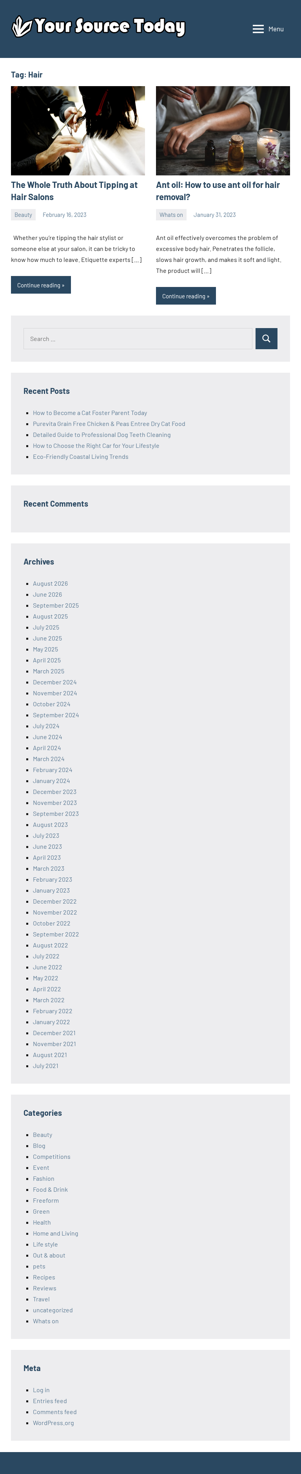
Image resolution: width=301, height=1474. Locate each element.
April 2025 (47, 660)
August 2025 (50, 616)
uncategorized (53, 1309)
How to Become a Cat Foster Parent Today (90, 412)
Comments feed (55, 1411)
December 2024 (55, 682)
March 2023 (48, 868)
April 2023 (47, 857)
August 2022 (50, 945)
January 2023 (51, 890)
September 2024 (56, 714)
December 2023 (54, 791)
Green (41, 1211)
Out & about (49, 1255)
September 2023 (56, 813)
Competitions (52, 1156)
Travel (41, 1299)
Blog (39, 1145)
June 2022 (47, 967)
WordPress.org (53, 1422)
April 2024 (47, 747)
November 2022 (55, 912)
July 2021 (45, 1065)
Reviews (44, 1288)
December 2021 (54, 1032)
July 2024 (46, 725)
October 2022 (52, 923)
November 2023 (55, 802)
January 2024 (51, 780)
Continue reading (38, 285)
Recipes (44, 1277)
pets (39, 1266)
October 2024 (52, 703)
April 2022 (47, 988)
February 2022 (53, 1010)
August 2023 (50, 824)
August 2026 (50, 583)
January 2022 (51, 1021)
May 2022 (45, 977)
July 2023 (46, 835)
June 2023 (47, 846)
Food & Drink (50, 1189)
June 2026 (47, 594)
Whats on (171, 214)
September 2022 (56, 934)
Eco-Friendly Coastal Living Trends (81, 456)
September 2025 (56, 605)
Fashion (43, 1178)
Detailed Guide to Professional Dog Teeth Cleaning (102, 434)
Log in (41, 1389)
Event (41, 1167)
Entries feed (50, 1400)
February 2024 (53, 769)
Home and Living (55, 1233)
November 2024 (55, 692)
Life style (45, 1244)
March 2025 (48, 671)
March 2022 (49, 999)
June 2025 (47, 638)
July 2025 (46, 627)
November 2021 (54, 1043)
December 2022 (55, 901)
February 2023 (52, 879)
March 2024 (49, 758)
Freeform (46, 1200)
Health (42, 1222)
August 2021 (50, 1054)
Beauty (23, 214)
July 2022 (46, 956)
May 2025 (45, 649)
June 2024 (47, 736)
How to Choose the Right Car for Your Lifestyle (96, 445)
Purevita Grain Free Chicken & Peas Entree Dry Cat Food (109, 423)
